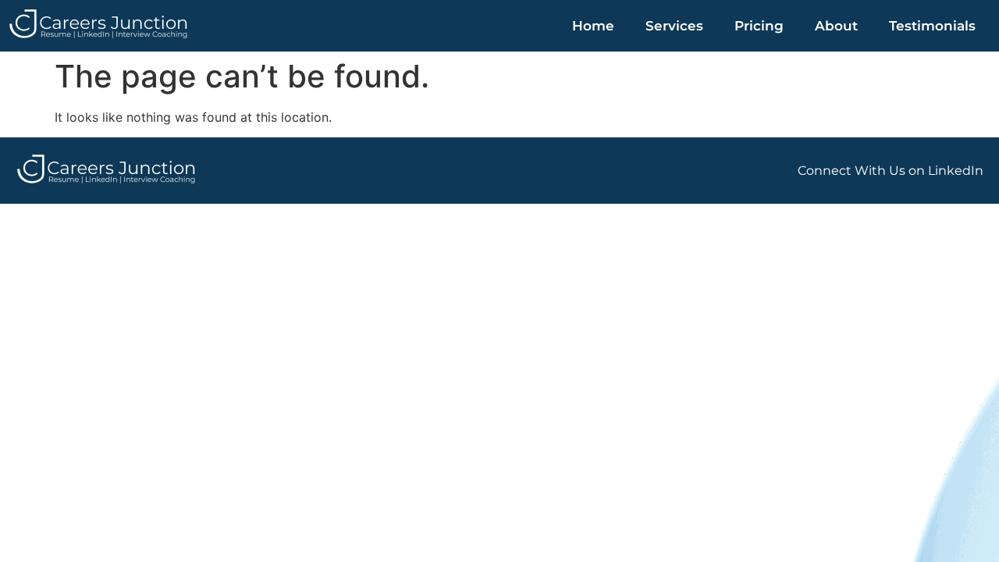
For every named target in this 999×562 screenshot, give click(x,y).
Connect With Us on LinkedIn (890, 170)
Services (674, 26)
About (836, 26)
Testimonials (932, 26)
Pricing (759, 26)
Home (593, 26)
